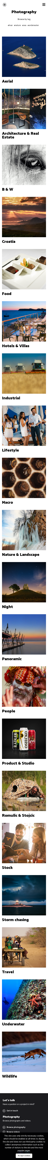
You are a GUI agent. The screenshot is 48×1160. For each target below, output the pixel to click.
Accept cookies (24, 1155)
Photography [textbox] (24, 12)
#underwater (33, 25)
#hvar (10, 25)
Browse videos (13, 1132)
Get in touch (12, 1110)
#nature (17, 25)
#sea (24, 25)
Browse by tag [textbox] (24, 19)
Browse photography (16, 1127)
